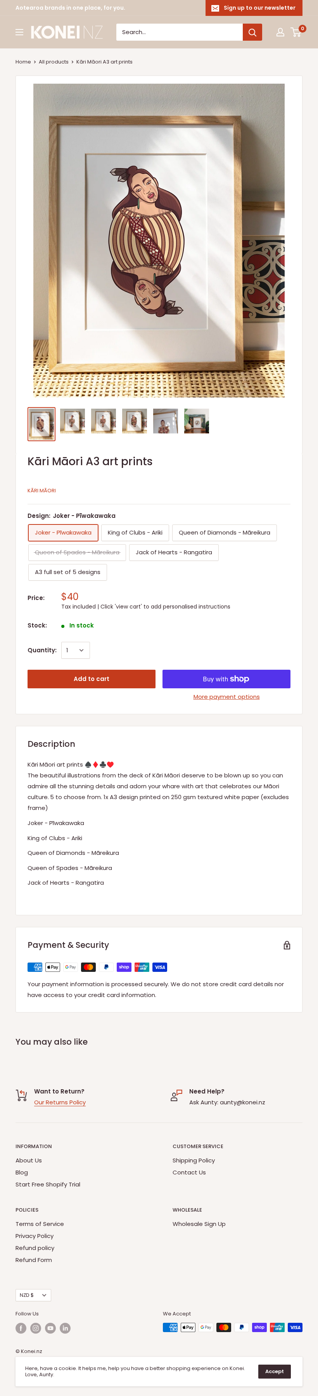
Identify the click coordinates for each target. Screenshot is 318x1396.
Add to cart (91, 679)
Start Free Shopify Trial (48, 1184)
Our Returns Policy (60, 1102)
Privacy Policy (35, 1236)
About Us (29, 1160)
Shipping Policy (194, 1160)
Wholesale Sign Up (199, 1224)
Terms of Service (40, 1224)
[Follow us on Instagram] (35, 1328)
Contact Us (189, 1172)
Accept (274, 1371)
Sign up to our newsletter (260, 8)
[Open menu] (19, 32)
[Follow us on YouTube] (50, 1328)
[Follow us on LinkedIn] (65, 1328)
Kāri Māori (42, 490)
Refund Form (34, 1260)
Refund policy (35, 1248)
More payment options (227, 697)
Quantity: (42, 650)
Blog (22, 1172)
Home (23, 61)
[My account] (280, 32)
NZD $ (27, 1295)
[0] (296, 32)
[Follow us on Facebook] (21, 1328)
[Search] (252, 32)
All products (54, 61)
